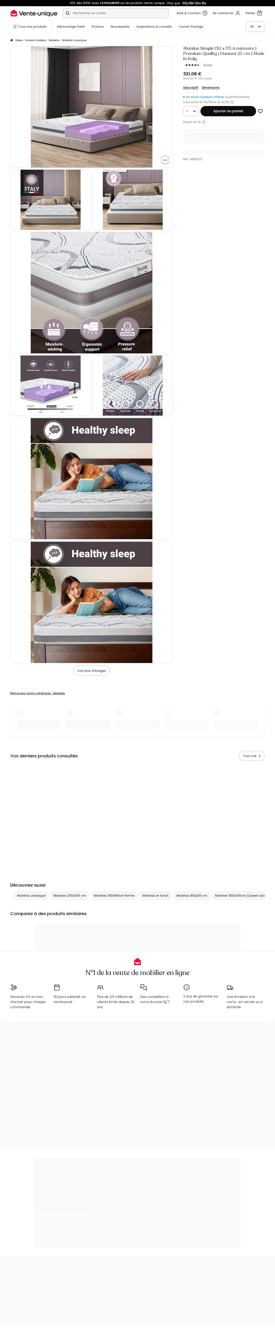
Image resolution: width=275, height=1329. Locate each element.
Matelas (54, 40)
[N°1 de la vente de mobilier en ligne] (34, 13)
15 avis (207, 65)
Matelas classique (74, 40)
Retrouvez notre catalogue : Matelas (37, 693)
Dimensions (211, 87)
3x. (200, 122)
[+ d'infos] (204, 122)
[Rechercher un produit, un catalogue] (67, 13)
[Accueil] (11, 40)
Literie (19, 40)
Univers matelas (35, 40)
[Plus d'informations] (232, 102)
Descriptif (190, 87)
